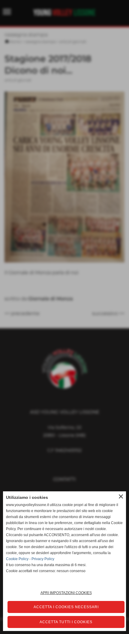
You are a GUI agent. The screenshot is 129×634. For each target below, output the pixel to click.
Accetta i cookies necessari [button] (66, 607)
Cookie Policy (17, 559)
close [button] (120, 496)
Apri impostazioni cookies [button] (66, 593)
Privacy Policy (43, 559)
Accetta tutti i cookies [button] (66, 622)
